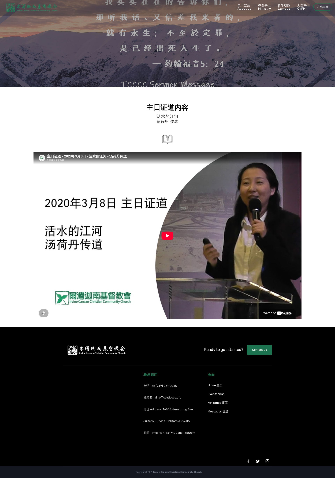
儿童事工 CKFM (303, 7)
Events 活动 (216, 394)
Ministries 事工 (218, 402)
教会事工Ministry (264, 7)
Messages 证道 (218, 411)
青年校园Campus (284, 7)
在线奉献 (322, 7)
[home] (29, 7)
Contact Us (259, 349)
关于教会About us (244, 7)
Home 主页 (215, 385)
